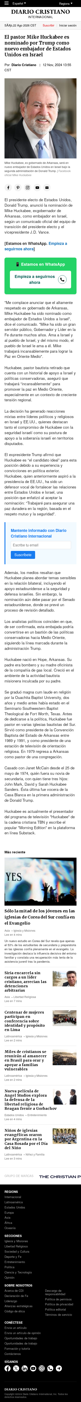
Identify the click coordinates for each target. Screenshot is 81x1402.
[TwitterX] (16, 1368)
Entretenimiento (37, 1115)
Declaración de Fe (16, 1296)
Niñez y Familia (35, 1154)
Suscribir (48, 25)
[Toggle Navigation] (6, 3)
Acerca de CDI (14, 1290)
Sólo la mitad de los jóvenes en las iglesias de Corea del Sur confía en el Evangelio (39, 917)
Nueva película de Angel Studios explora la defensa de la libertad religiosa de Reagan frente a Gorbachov (30, 1100)
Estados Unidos (14, 1115)
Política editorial (55, 1309)
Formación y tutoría (17, 1348)
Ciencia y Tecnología (18, 1272)
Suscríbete (23, 554)
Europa (9, 1212)
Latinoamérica (13, 1036)
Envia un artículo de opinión (22, 1333)
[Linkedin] (25, 1368)
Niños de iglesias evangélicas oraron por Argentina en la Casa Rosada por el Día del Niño (26, 1139)
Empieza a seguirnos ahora (35, 279)
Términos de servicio (58, 1314)
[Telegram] (59, 1368)
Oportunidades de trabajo (20, 1338)
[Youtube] (33, 1368)
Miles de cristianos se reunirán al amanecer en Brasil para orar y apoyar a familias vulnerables (25, 1060)
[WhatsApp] (50, 1368)
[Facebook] (7, 1368)
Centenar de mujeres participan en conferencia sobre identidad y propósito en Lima (24, 1021)
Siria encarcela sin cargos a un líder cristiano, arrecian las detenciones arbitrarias (25, 982)
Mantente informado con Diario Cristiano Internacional (38, 533)
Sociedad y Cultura (16, 1251)
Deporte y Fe (12, 1256)
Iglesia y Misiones (24, 930)
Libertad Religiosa (25, 997)
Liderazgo (10, 1301)
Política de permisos (58, 1299)
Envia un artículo (15, 1328)
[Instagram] (42, 1368)
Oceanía (10, 1228)
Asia (7, 930)
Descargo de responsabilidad (55, 1292)
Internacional (12, 1197)
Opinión (9, 1277)
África (8, 1223)
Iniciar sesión (67, 25)
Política (9, 1267)
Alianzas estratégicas (18, 1306)
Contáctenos (12, 1354)
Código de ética (14, 1311)
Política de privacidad (59, 1304)
